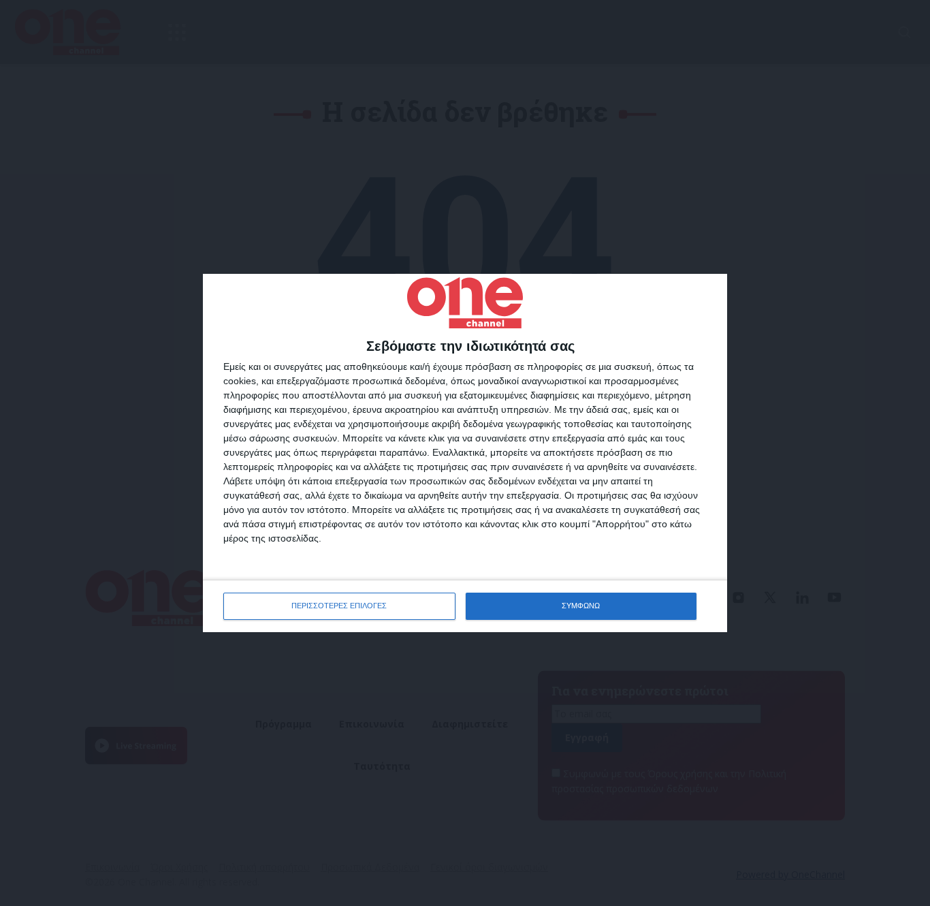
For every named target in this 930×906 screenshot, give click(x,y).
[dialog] (465, 452)
